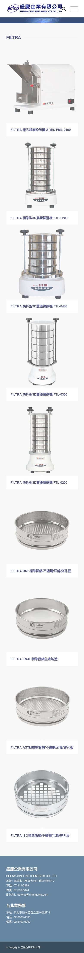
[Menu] (72, 8)
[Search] (62, 8)
